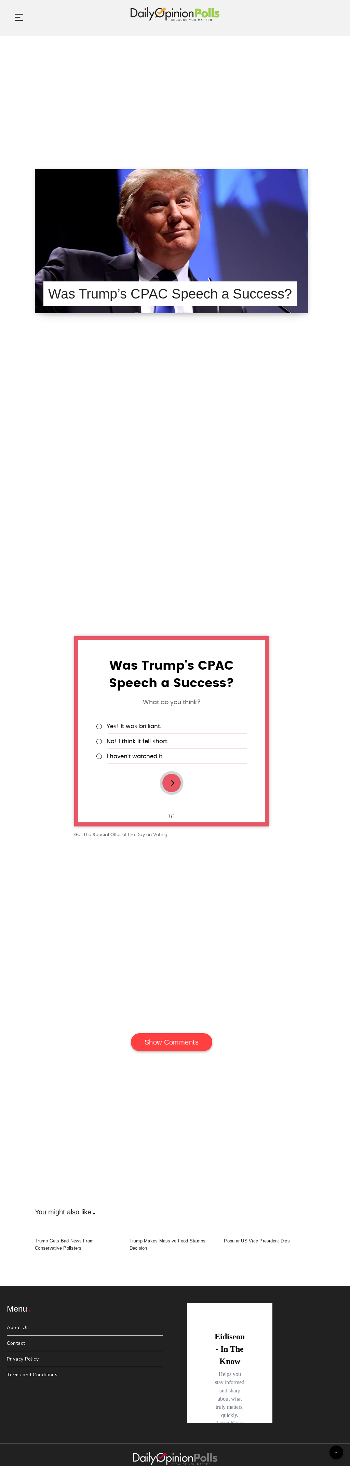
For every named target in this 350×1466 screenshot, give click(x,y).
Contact (16, 1343)
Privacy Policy (23, 1359)
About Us (18, 1327)
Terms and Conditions (32, 1375)
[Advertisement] (175, 94)
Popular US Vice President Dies (257, 1240)
